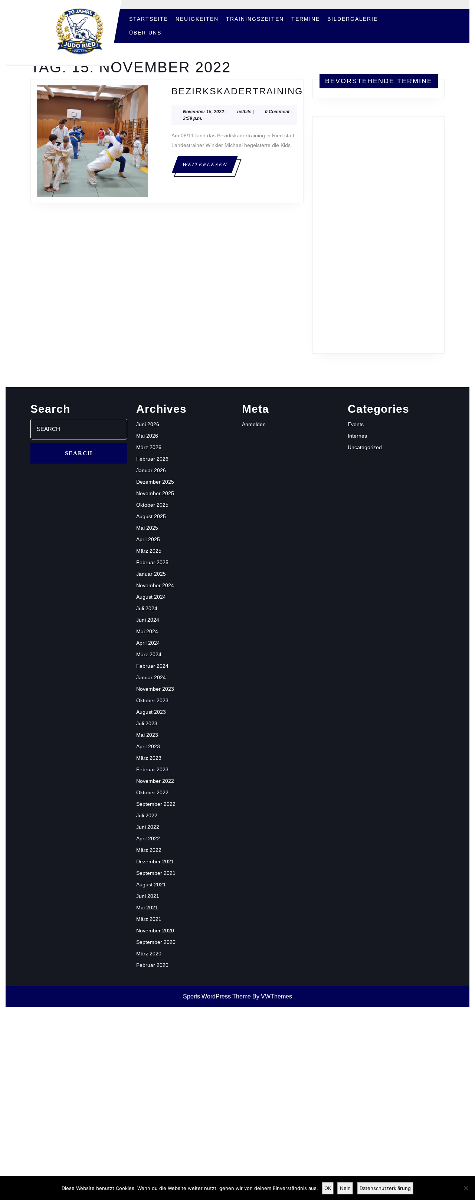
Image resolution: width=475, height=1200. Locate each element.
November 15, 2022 (203, 112)
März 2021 (148, 919)
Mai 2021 (147, 907)
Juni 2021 (147, 896)
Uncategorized (365, 447)
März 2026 (148, 447)
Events (356, 424)
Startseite (148, 19)
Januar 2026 (151, 470)
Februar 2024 (152, 666)
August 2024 (151, 597)
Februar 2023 (152, 769)
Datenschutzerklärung (385, 1188)
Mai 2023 (147, 735)
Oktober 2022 (152, 792)
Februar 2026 (152, 459)
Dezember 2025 (155, 482)
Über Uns (145, 33)
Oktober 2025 (152, 505)
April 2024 (148, 643)
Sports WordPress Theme (217, 996)
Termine (305, 19)
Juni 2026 (147, 424)
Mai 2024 (147, 631)
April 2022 (148, 838)
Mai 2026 (147, 436)
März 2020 (148, 954)
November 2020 (155, 930)
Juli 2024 (146, 608)
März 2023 (148, 758)
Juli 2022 (146, 815)
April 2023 (148, 746)
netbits (244, 111)
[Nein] (465, 1188)
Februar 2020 (152, 965)
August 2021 (151, 884)
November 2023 (155, 689)
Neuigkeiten (197, 19)
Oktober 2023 (152, 700)
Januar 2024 (151, 677)
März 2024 (148, 654)
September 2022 (156, 804)
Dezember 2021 (155, 861)
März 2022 (148, 850)
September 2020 (156, 942)
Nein (345, 1188)
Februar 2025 (152, 562)
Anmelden (254, 424)
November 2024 (155, 585)
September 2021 (156, 873)
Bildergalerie (352, 19)
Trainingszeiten (255, 19)
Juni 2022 (147, 827)
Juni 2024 (147, 620)
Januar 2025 (151, 574)
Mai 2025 (147, 528)
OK (327, 1188)
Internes (357, 436)
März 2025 (148, 551)
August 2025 (151, 516)
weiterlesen (209, 164)
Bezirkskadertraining (237, 90)
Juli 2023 (146, 723)
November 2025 (155, 493)
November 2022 (155, 781)
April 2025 (148, 539)
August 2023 (151, 712)
